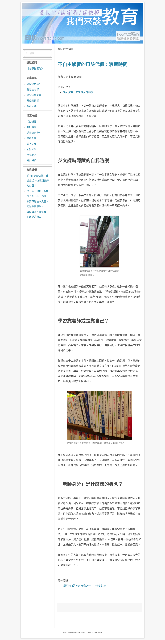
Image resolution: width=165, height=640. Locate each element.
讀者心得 (31, 106)
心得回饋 (31, 149)
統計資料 (31, 161)
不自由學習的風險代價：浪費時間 (92, 65)
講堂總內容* (33, 84)
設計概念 (31, 127)
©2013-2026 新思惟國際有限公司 (74, 633)
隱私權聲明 (98, 633)
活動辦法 (31, 122)
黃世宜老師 (33, 90)
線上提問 (31, 144)
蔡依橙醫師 (33, 101)
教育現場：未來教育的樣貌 (78, 92)
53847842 (90, 633)
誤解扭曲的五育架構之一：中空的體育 (84, 586)
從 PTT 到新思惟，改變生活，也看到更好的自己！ (38, 181)
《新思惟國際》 (35, 69)
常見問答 (31, 155)
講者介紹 (31, 138)
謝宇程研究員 (34, 95)
